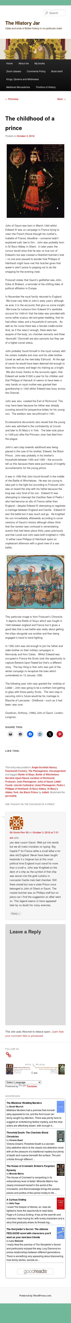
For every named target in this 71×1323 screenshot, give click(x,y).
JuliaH (45, 792)
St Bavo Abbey (37, 788)
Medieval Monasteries (18, 87)
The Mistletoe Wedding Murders (24, 1103)
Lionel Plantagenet (45, 785)
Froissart (10, 781)
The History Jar (22, 22)
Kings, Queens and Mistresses (22, 79)
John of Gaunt (45, 781)
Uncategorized (57, 771)
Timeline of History (46, 87)
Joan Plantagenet (26, 781)
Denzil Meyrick (16, 1106)
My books (40, 63)
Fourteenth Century (16, 771)
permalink (11, 796)
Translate (32, 1086)
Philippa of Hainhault (16, 788)
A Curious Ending (16, 1199)
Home (9, 63)
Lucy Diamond (16, 1241)
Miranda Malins (16, 1173)
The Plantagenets (38, 771)
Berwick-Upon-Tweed (17, 778)
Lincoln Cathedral (24, 785)
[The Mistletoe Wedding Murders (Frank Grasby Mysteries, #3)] (60, 1111)
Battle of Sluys (26, 774)
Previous (11, 99)
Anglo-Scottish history (44, 767)
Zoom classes (13, 71)
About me (24, 63)
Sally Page (14, 1203)
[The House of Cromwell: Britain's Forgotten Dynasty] (60, 1175)
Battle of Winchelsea (47, 774)
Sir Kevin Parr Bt (19, 832)
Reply (15, 913)
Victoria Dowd (16, 1140)
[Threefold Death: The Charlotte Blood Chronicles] (60, 1141)
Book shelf (57, 71)
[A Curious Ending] (60, 1208)
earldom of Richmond (42, 778)
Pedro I (60, 785)
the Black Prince (29, 792)
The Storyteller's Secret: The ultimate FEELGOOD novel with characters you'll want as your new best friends (29, 1233)
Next (61, 99)
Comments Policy (36, 71)
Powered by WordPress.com (35, 1295)
